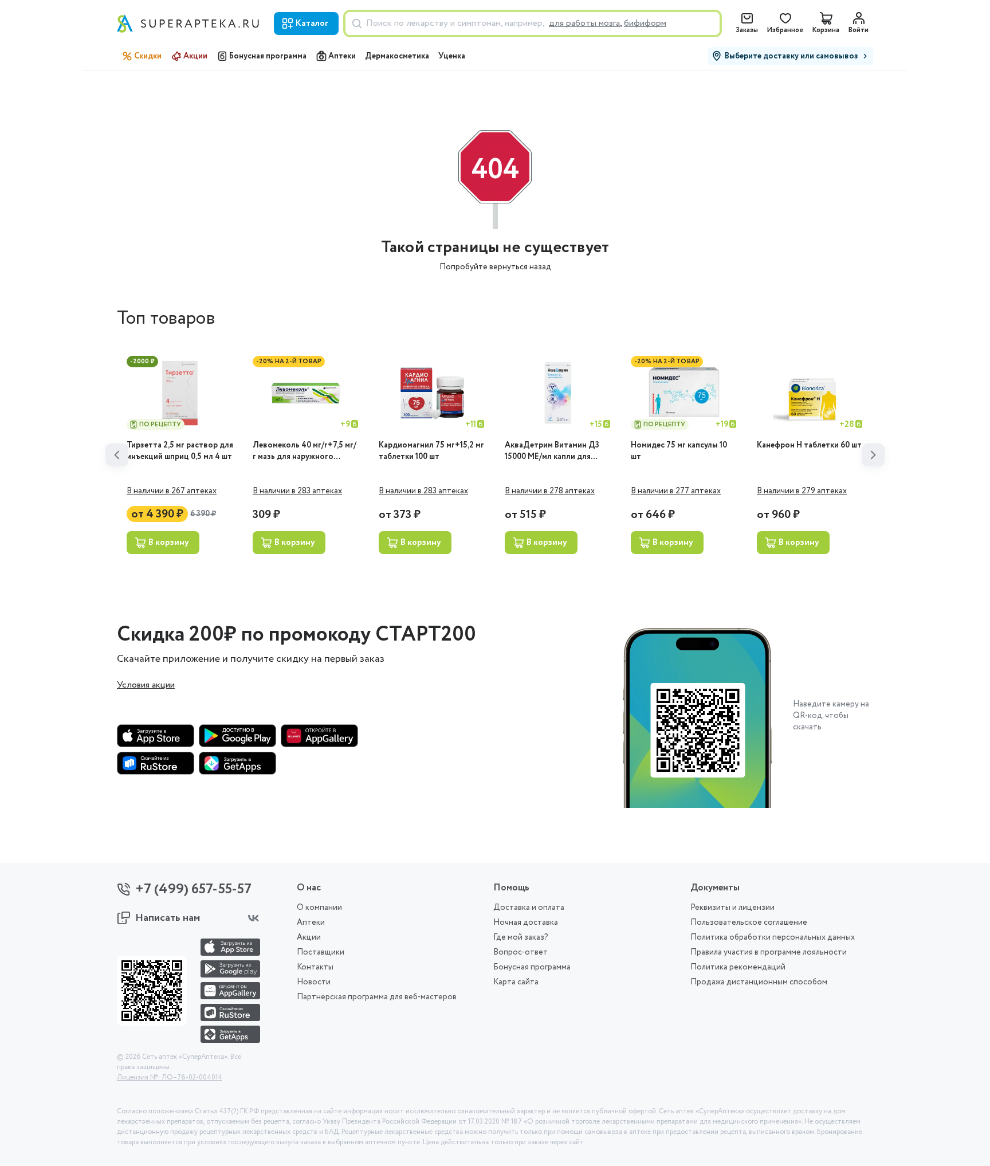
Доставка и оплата (528, 908)
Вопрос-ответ (520, 952)
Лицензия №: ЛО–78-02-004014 (169, 1077)
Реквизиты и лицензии (732, 908)
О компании (319, 908)
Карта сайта (516, 982)
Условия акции (146, 685)
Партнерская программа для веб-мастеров (377, 997)
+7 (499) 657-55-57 (193, 889)
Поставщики (320, 952)
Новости (314, 982)
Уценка (451, 56)
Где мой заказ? (520, 937)
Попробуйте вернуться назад (495, 267)
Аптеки (342, 56)
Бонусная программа (268, 56)
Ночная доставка (525, 922)
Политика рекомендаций (737, 967)
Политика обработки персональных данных (772, 937)
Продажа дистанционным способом (758, 982)
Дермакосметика (397, 56)
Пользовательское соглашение (748, 922)
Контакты (315, 967)
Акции (195, 56)
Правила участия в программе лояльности (768, 952)
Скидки (148, 56)
